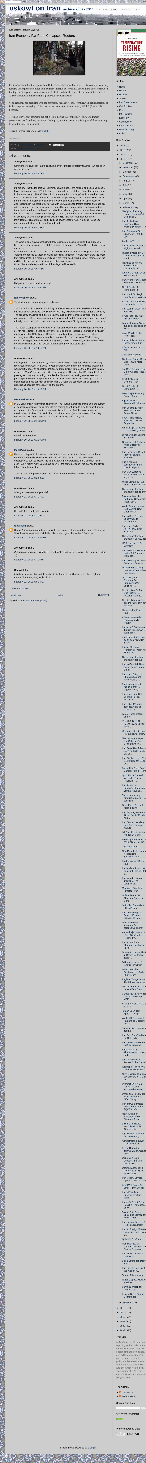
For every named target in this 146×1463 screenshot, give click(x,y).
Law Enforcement (128, 102)
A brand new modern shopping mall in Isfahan (132, 620)
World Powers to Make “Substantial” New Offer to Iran (133, 509)
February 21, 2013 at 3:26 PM (29, 559)
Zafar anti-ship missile (133, 354)
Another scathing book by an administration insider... (133, 640)
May (125, 194)
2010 (123, 1317)
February (128, 207)
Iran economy (23, 148)
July (125, 185)
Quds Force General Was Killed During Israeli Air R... (132, 778)
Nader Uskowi (21, 297)
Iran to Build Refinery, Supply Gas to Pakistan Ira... (133, 519)
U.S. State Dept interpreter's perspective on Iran (132, 925)
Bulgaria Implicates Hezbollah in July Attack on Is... (131, 1126)
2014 (123, 154)
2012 (123, 1308)
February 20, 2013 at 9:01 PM (29, 173)
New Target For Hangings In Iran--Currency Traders (132, 1116)
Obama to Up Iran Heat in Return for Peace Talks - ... (134, 955)
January (127, 1302)
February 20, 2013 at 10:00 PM (30, 287)
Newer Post (15, 595)
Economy (124, 118)
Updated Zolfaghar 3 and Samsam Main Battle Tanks (132, 1171)
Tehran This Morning (132, 1275)
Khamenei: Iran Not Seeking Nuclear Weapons (132, 697)
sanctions (35, 148)
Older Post (103, 595)
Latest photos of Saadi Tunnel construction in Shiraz (134, 326)
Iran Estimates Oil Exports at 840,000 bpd (132, 234)
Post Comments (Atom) (35, 600)
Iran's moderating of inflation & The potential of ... (132, 881)
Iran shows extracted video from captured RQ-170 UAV (133, 1107)
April (125, 198)
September (129, 176)
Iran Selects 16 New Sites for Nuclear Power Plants (132, 411)
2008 (123, 1326)
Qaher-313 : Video (131, 1239)
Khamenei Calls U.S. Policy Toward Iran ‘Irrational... (132, 529)
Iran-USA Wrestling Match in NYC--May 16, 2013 (133, 475)
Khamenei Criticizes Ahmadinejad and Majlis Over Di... (132, 677)
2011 (122, 1312)
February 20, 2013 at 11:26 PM (30, 421)
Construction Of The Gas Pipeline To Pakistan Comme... (132, 593)
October (127, 172)
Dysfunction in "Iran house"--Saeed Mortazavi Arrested (132, 1087)
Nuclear (123, 94)
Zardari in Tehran (130, 241)
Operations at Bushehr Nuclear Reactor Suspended (133, 445)
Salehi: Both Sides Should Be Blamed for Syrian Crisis (134, 1215)
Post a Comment (20, 588)
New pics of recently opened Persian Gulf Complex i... (133, 214)
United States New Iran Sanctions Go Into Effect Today (134, 1097)
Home (60, 595)
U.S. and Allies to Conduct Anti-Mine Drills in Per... (132, 1161)
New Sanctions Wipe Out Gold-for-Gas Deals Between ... (132, 741)
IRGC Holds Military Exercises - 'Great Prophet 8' (132, 420)
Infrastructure (126, 125)
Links (121, 133)
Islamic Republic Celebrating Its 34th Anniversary (133, 972)
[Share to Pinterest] (63, 145)
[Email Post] (49, 144)
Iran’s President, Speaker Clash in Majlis (131, 1195)
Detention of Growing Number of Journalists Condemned (134, 570)
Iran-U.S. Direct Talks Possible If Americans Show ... (134, 1205)
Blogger (92, 1447)
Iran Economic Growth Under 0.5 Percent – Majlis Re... (133, 553)
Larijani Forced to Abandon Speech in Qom (132, 898)
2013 (123, 159)
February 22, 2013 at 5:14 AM (29, 581)
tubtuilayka (20, 525)
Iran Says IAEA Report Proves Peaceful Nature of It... (133, 455)
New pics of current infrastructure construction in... (132, 265)
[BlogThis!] (56, 145)
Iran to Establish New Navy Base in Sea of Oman (133, 667)
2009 (123, 1321)
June (125, 189)
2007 (123, 1330)
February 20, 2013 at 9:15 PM (29, 227)
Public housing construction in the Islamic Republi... (132, 465)
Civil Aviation (125, 106)
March (126, 203)
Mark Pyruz (20, 450)
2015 (123, 150)
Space (122, 98)
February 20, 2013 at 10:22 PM (30, 389)
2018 (123, 145)
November (128, 167)
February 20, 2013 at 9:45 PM (29, 268)
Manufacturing (126, 129)
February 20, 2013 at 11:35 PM (30, 440)
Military (122, 90)
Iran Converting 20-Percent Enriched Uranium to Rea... (132, 915)
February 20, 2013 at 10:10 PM (30, 348)
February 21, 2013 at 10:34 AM (30, 537)
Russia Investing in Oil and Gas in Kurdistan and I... (133, 256)
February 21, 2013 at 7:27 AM (29, 496)
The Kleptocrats (130, 846)
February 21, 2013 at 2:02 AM (29, 478)
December (128, 163)
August (126, 180)
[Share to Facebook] (61, 145)
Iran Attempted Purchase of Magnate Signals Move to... (134, 788)
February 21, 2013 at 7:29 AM (29, 515)
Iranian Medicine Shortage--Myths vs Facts (133, 945)
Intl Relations (125, 114)
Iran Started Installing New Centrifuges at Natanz (133, 825)
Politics (122, 110)
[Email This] (54, 145)
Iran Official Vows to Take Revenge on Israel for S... (132, 707)
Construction (125, 121)
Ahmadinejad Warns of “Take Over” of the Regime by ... (133, 935)
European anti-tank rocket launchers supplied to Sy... (131, 687)
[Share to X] (58, 145)
